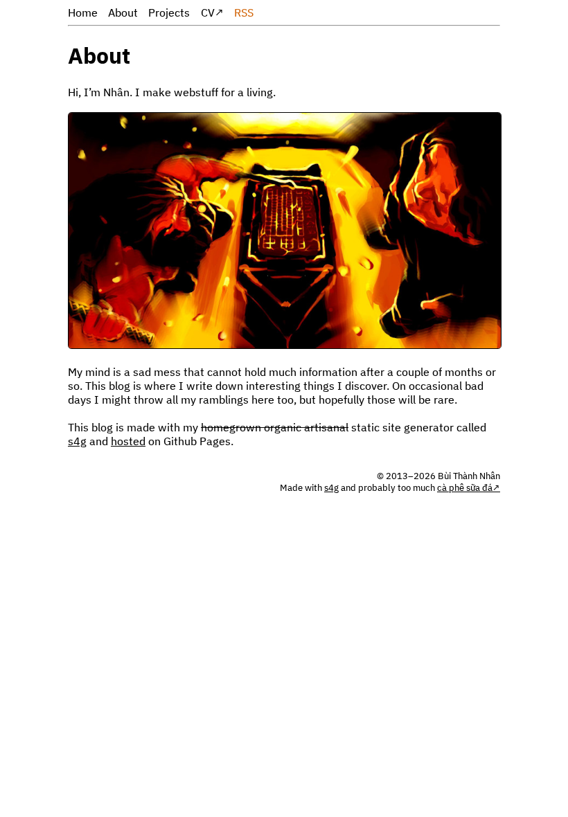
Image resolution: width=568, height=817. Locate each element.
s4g (77, 441)
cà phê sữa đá (464, 488)
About (123, 12)
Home (83, 12)
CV (208, 12)
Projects (169, 12)
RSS (244, 12)
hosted (128, 441)
